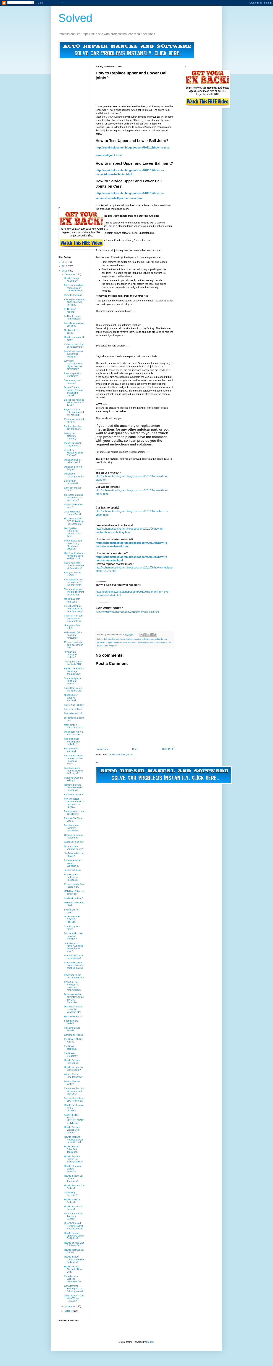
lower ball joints (129, 642)
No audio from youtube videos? (74, 847)
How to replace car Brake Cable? (73, 1068)
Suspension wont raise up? (73, 381)
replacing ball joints (146, 642)
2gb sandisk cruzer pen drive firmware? (73, 936)
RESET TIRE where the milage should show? (74, 671)
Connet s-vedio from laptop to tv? (74, 885)
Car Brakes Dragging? (71, 1054)
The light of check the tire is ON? (73, 663)
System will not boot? (71, 911)
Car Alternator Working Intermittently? (72, 1279)
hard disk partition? (73, 898)
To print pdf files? (72, 870)
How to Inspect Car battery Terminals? (73, 1179)
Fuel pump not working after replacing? (72, 742)
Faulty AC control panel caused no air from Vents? (74, 566)
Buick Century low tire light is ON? (73, 689)
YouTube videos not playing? (74, 854)
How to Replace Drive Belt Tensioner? (72, 1149)
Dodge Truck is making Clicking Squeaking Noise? (73, 391)
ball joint (107, 639)
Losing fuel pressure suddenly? (70, 436)
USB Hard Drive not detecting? (74, 892)
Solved (75, 18)
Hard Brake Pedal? (73, 1016)
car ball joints (157, 639)
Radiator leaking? (73, 295)
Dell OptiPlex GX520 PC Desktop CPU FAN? (72, 532)
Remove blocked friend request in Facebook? (73, 788)
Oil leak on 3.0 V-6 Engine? (73, 468)
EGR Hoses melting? (70, 310)
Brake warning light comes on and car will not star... (74, 288)
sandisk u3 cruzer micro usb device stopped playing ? (74, 966)
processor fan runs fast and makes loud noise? (73, 498)
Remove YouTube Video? (73, 819)
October (68, 1311)
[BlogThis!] (145, 635)
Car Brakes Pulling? (74, 1035)
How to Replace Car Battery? (74, 1186)
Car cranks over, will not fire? (74, 420)
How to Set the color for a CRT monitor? (74, 1108)
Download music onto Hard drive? (74, 976)
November (70, 1306)
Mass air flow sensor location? (74, 726)
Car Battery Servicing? (71, 1193)
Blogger (150, 1342)
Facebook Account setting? (73, 779)
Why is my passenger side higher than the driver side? (73, 365)
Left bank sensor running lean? (72, 317)
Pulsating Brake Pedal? (72, 1029)
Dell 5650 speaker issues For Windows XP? (73, 1009)
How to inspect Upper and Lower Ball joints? (74, 1259)
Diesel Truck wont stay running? (73, 444)
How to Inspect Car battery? (73, 1207)
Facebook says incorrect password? (71, 828)
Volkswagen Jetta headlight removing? (73, 635)
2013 (65, 262)
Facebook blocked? (74, 842)
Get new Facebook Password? (73, 836)
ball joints (146, 639)
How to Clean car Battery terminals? (73, 1169)
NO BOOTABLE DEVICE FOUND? (72, 919)
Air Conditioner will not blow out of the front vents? (73, 582)
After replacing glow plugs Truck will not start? (74, 302)
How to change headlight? (71, 279)
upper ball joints (110, 645)
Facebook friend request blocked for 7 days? (73, 771)
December (70, 274)
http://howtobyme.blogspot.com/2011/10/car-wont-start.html (127, 611)
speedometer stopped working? (70, 698)
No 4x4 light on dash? (71, 331)
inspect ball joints (114, 642)
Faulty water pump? (74, 705)
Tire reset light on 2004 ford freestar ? (73, 681)
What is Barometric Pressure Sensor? (73, 1216)
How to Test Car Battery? (72, 1201)
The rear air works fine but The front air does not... (74, 592)
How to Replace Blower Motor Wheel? (72, 1130)
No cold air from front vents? (72, 600)
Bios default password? (71, 482)
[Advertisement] (163, 88)
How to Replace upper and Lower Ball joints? (74, 1236)
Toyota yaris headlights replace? (70, 655)
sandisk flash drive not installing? (73, 956)
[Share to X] (148, 635)
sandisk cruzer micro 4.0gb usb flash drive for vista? (73, 947)
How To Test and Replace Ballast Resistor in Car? (73, 1226)
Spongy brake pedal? (71, 1022)
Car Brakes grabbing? (70, 1047)
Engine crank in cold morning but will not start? (74, 412)
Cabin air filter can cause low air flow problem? (73, 618)
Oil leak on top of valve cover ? (72, 461)
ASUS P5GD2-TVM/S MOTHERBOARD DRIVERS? (74, 1119)
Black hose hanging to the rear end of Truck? (74, 403)
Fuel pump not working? (71, 750)
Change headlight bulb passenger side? (73, 645)
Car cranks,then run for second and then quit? (74, 1091)
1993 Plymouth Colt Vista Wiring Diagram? (74, 1298)
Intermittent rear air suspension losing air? (73, 354)
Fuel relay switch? (73, 713)
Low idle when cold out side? (74, 324)
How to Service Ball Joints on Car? (74, 1244)
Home (135, 749)
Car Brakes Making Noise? (73, 1040)
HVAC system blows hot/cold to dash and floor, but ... (74, 556)
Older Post (167, 749)
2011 (65, 270)
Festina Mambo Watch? (72, 1082)
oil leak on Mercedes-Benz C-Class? (73, 453)
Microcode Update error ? (73, 506)
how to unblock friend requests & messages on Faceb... (74, 803)
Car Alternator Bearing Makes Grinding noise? (73, 1289)
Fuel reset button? (73, 709)
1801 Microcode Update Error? (72, 513)
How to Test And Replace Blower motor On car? (73, 1140)
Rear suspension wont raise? (72, 374)
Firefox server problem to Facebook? (71, 877)
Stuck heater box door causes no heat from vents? (74, 609)
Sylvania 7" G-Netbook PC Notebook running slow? (72, 986)
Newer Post (102, 749)
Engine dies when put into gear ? (73, 427)
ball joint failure (118, 639)
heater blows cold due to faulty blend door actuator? (73, 544)
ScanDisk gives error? (72, 927)
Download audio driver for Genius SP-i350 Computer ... (74, 998)
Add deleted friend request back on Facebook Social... (73, 759)
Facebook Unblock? (74, 794)
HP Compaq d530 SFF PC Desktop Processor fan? (74, 521)
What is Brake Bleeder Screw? (73, 1075)
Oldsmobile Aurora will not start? (73, 733)
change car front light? (72, 626)
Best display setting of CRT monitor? (74, 1099)
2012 (65, 266)
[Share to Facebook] (152, 635)
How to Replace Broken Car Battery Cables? (73, 1159)
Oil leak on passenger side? (74, 475)
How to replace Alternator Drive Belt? (73, 1269)
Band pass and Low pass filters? (74, 812)
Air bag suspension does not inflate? (74, 345)
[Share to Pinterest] (155, 635)
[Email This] (141, 635)
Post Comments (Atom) (121, 754)
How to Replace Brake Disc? (72, 1061)
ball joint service (133, 639)
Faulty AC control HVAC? (72, 573)
